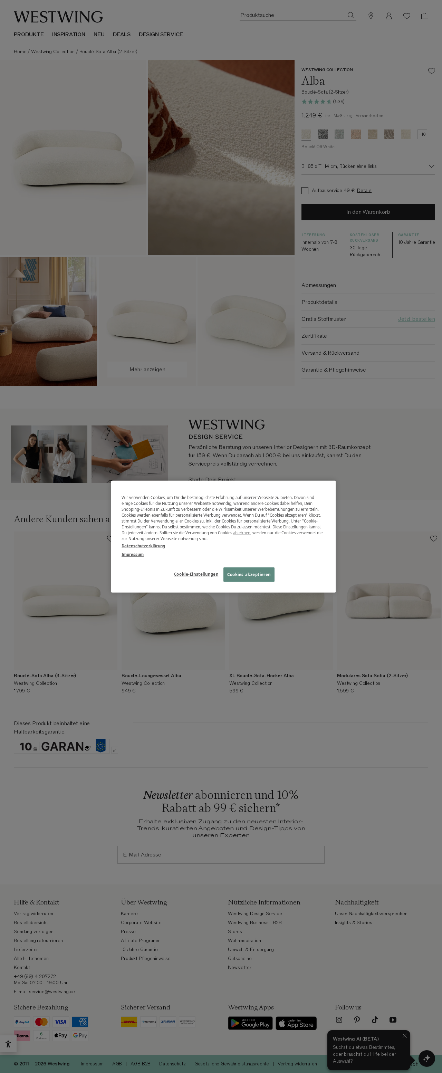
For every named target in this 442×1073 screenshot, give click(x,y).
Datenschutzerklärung (143, 545)
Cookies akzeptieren (249, 574)
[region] (223, 536)
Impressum (133, 554)
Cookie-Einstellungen (196, 574)
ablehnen (241, 532)
